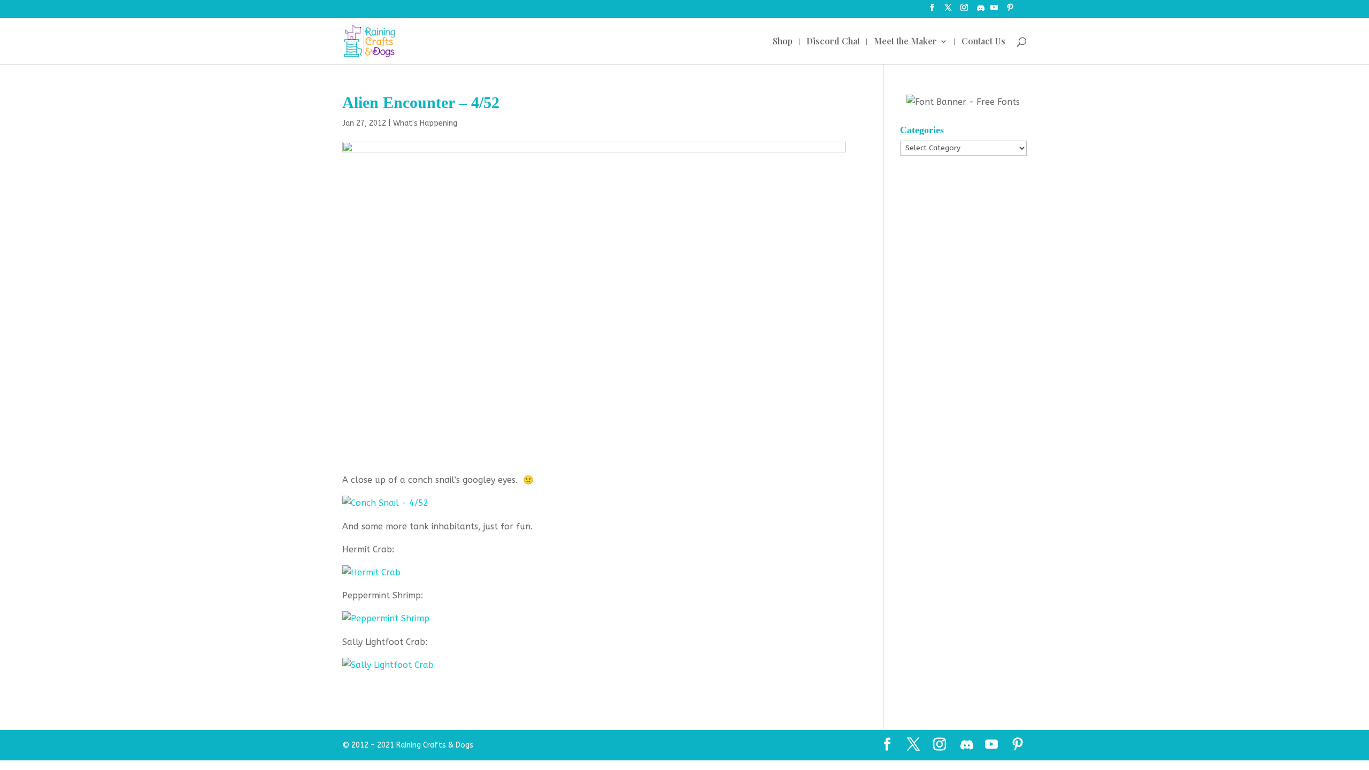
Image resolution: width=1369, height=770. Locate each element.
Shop (783, 42)
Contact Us (983, 42)
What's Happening (425, 123)
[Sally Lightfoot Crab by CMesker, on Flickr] (388, 665)
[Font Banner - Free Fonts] (963, 102)
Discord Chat (833, 42)
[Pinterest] (1010, 11)
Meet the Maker (905, 42)
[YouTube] (994, 11)
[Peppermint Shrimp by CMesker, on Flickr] (385, 618)
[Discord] (980, 11)
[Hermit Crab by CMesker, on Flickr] (371, 572)
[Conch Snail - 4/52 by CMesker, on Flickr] (385, 503)
